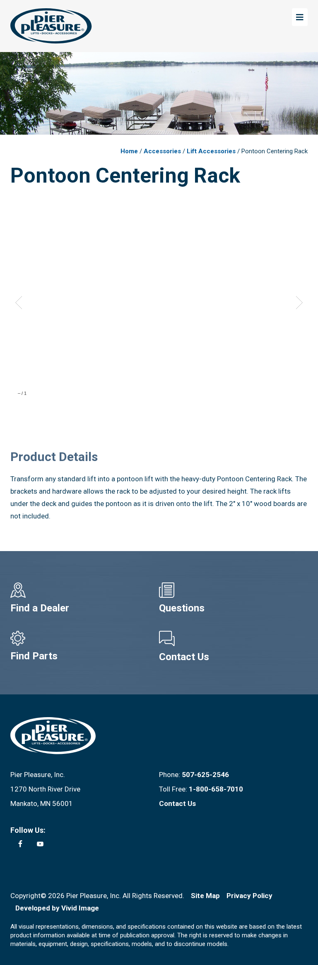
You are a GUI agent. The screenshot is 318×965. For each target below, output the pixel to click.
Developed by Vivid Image (57, 908)
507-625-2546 (205, 774)
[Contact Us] (233, 639)
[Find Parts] (84, 638)
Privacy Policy (249, 895)
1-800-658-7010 (216, 789)
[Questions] (233, 590)
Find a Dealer (39, 608)
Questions (182, 608)
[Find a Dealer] (84, 590)
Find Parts (34, 656)
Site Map (205, 895)
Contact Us (184, 657)
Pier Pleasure (51, 26)
